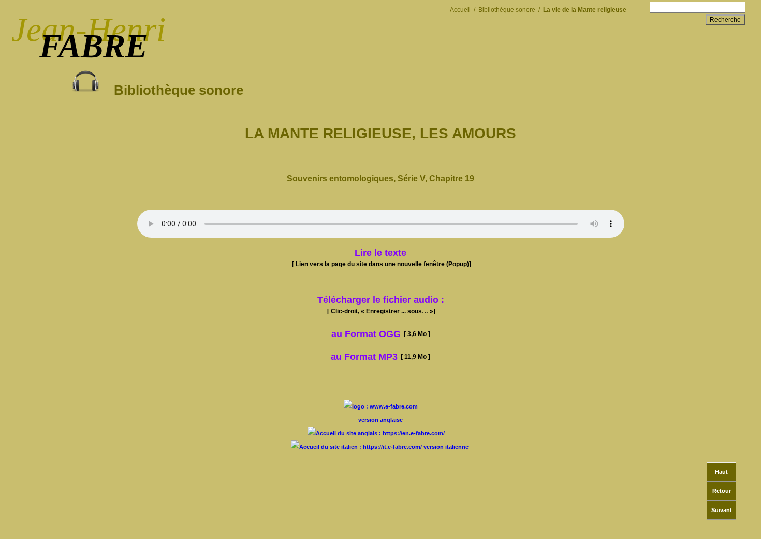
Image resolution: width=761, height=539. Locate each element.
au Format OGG (380, 334)
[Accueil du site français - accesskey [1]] (381, 406)
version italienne (446, 447)
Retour (721, 491)
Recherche (725, 19)
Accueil (460, 9)
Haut (721, 472)
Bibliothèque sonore (171, 90)
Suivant (721, 510)
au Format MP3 (364, 357)
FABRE (93, 46)
